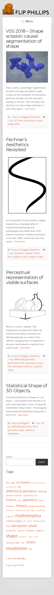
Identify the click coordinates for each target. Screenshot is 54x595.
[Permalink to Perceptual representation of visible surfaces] (27, 304)
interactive (10, 510)
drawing (42, 491)
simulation (23, 537)
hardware (10, 506)
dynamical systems (14, 495)
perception (29, 120)
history (21, 505)
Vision (30, 542)
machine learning (22, 510)
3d (15, 120)
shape (11, 124)
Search (9, 456)
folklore (11, 500)
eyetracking (28, 495)
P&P (10, 366)
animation (23, 482)
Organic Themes (26, 585)
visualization (13, 433)
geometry (30, 363)
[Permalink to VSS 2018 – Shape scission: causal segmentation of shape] (27, 67)
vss (30, 548)
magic (32, 510)
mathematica (28, 515)
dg (9, 426)
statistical (29, 430)
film (36, 496)
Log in (31, 588)
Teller (30, 537)
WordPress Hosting (41, 585)
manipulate (40, 510)
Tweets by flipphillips (16, 558)
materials (10, 516)
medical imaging (14, 521)
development (11, 487)
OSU (8, 526)
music (29, 521)
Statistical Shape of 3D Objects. (26, 388)
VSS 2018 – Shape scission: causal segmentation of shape (24, 38)
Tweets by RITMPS (15, 565)
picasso (28, 366)
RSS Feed (24, 588)
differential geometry (24, 359)
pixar (33, 525)
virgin (23, 543)
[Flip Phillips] (27, 13)
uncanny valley (13, 542)
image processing (36, 506)
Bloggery (24, 117)
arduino (42, 483)
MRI (24, 521)
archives (35, 483)
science (30, 530)
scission (38, 120)
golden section (21, 256)
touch (36, 537)
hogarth (32, 256)
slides (17, 124)
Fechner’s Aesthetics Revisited (17, 144)
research (21, 530)
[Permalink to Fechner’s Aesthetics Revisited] (27, 185)
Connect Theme (10, 585)
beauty (28, 253)
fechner (36, 253)
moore (40, 363)
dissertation (13, 363)
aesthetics (19, 253)
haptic (41, 500)
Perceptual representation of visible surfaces (24, 277)
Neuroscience (39, 521)
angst (12, 482)
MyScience (35, 117)
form (20, 120)
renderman (11, 530)
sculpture (37, 366)
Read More (30, 109)
